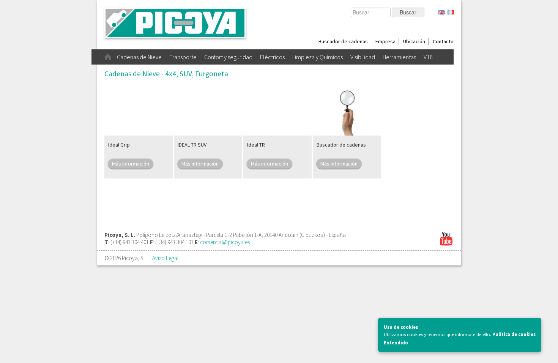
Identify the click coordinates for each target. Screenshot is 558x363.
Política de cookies (514, 334)
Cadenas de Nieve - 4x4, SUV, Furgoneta (166, 73)
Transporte (183, 57)
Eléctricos (272, 57)
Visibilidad (362, 57)
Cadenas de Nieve (139, 57)
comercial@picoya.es (225, 242)
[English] (441, 13)
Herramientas (399, 57)
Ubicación (414, 41)
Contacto (443, 41)
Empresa (385, 41)
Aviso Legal (165, 258)
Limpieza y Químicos (317, 57)
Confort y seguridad (228, 57)
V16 (428, 57)
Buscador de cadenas (343, 41)
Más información (130, 163)
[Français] (451, 13)
